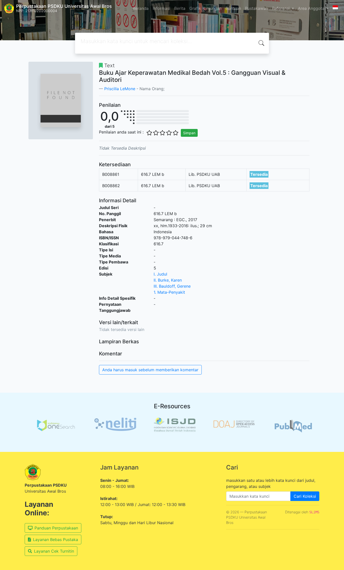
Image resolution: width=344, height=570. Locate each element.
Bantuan (233, 8)
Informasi (161, 8)
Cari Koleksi (305, 496)
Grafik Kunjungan (205, 8)
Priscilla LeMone (119, 88)
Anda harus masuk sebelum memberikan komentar (150, 369)
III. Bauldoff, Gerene (172, 286)
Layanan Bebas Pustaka (55, 539)
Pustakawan (256, 8)
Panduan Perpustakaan (56, 527)
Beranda (141, 8)
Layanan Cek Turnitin (54, 551)
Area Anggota (312, 8)
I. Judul (160, 274)
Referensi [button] (281, 8)
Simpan (189, 133)
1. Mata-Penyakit (169, 292)
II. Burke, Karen (168, 280)
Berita (179, 8)
